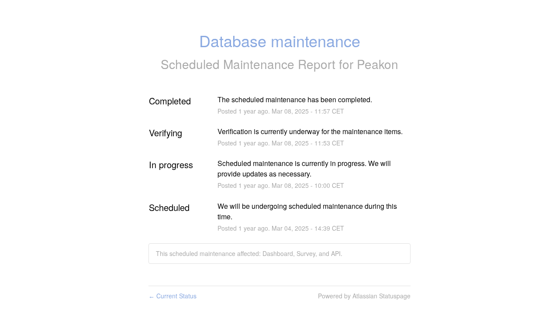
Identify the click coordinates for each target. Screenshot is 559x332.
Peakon (377, 64)
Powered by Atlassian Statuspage (364, 295)
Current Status (172, 295)
